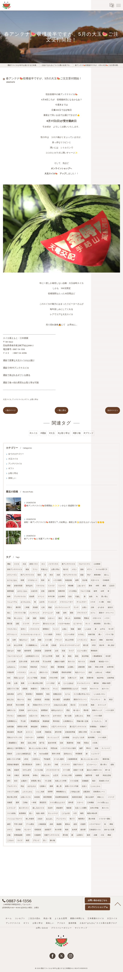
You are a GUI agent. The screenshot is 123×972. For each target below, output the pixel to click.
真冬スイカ (43, 672)
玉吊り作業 (23, 661)
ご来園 (26, 607)
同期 (78, 743)
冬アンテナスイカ (70, 575)
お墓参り (24, 781)
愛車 (90, 585)
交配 (17, 623)
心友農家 (97, 564)
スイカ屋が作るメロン (82, 694)
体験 (39, 640)
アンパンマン (61, 819)
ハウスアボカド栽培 (68, 748)
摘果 (51, 786)
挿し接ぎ (111, 645)
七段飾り (42, 786)
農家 (8, 585)
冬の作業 (58, 829)
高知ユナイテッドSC (14, 737)
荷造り (9, 607)
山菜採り (80, 835)
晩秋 (66, 829)
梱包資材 (34, 726)
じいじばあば (68, 683)
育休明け (29, 694)
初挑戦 (42, 618)
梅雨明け (81, 819)
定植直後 (37, 650)
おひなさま (32, 786)
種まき (93, 640)
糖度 (27, 840)
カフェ (92, 613)
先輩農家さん (12, 721)
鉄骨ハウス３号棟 (13, 759)
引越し (77, 596)
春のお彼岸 (90, 797)
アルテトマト (12, 786)
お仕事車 (61, 596)
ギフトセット (12, 634)
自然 (90, 596)
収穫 (22, 580)
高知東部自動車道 (61, 797)
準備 (8, 618)
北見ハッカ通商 (81, 808)
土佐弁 (40, 819)
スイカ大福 (38, 770)
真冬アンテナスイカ (14, 569)
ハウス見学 (110, 710)
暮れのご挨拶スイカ (94, 770)
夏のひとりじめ (49, 623)
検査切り (34, 688)
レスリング (11, 808)
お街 (56, 650)
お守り (19, 694)
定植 (42, 591)
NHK (8, 678)
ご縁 (27, 618)
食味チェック (97, 710)
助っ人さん (18, 618)
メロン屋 (44, 645)
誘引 (8, 781)
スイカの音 (83, 705)
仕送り (84, 786)
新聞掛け (46, 629)
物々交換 (68, 716)
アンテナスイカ (18, 399)
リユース (61, 585)
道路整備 (77, 618)
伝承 (32, 640)
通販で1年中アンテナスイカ (16, 368)
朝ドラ (72, 819)
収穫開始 (93, 726)
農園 (109, 835)
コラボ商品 (72, 591)
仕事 (14, 640)
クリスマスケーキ (53, 770)
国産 (90, 667)
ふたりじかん (27, 791)
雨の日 (72, 705)
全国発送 (37, 699)
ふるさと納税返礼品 (23, 753)
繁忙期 (9, 623)
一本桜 (33, 802)
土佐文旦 (34, 591)
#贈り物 (77, 433)
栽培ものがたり (57, 710)
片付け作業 (53, 678)
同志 (22, 786)
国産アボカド (78, 764)
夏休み (67, 824)
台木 (8, 645)
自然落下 (48, 829)
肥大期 (65, 835)
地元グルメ (23, 640)
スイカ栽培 (48, 634)
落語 (93, 781)
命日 (15, 781)
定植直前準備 (70, 732)
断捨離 (70, 585)
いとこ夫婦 (40, 791)
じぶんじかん (95, 786)
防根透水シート (99, 791)
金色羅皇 (66, 699)
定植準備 (110, 678)
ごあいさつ (81, 585)
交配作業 (51, 591)
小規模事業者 (72, 759)
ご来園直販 (42, 824)
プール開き (30, 824)
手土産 (23, 721)
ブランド (36, 840)
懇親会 (86, 618)
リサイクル (40, 585)
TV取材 (108, 672)
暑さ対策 (91, 819)
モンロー (27, 829)
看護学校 (70, 743)
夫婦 (58, 575)
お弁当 (41, 602)
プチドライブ (82, 613)
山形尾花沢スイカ (32, 656)
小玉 (102, 835)
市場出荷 (10, 672)
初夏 (58, 613)
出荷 (102, 591)
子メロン (10, 716)
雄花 (76, 656)
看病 (88, 716)
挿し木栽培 (30, 819)
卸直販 (47, 699)
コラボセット (33, 580)
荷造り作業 (99, 667)
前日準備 (85, 656)
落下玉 (41, 743)
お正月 (55, 775)
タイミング (102, 705)
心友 (43, 607)
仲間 (97, 585)
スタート (80, 802)
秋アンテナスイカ (27, 575)
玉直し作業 (32, 743)
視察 (57, 656)
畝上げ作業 (69, 640)
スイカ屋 (48, 640)
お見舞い (71, 667)
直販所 (16, 770)
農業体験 (97, 575)
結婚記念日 (21, 716)
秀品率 (19, 732)
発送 (109, 602)
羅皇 (71, 613)
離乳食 (96, 683)
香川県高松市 (27, 764)
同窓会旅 (54, 748)
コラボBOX (23, 667)
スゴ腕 (101, 602)
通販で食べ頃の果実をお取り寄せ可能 (21, 382)
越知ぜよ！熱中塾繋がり (16, 748)
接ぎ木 (101, 645)
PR (35, 753)
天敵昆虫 (48, 732)
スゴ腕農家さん (32, 645)
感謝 (34, 618)
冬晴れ (35, 775)
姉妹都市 (59, 808)
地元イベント (80, 672)
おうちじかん (26, 602)
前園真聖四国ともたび (70, 688)
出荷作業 (110, 667)
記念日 (112, 585)
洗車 (62, 678)
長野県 (50, 791)
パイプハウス (53, 564)
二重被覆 (91, 661)
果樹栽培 (94, 650)
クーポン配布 (59, 759)
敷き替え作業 (12, 797)
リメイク (51, 585)
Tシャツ (56, 629)
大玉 (24, 564)
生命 (70, 596)
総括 (75, 824)
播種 (101, 640)
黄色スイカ (45, 716)
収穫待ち (44, 726)
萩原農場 (22, 813)
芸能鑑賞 (85, 781)
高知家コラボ (104, 781)
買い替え (104, 596)
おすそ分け (57, 716)
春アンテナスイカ (68, 564)
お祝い (84, 607)
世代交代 (29, 585)
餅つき (107, 770)
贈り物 (52, 840)
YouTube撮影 (43, 753)
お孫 (15, 683)
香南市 (9, 753)
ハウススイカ (34, 629)
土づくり (29, 732)
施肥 (81, 748)
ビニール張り (82, 650)
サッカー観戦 (95, 732)
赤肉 (51, 824)
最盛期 (59, 824)
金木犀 (74, 829)
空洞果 (21, 710)
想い (31, 813)
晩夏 (19, 650)
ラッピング (52, 602)
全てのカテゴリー (16, 454)
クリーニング (48, 613)
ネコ (43, 564)
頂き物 (84, 580)
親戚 (50, 607)
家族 (27, 569)
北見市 (50, 808)
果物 (111, 824)
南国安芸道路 (77, 797)
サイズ (19, 840)
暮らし (106, 575)
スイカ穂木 (102, 737)
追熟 (112, 764)
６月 (75, 813)
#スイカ (33, 433)
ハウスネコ (21, 672)
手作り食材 (18, 824)
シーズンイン (82, 640)
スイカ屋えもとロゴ (57, 802)
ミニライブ (95, 753)
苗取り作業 (83, 732)
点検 (92, 607)
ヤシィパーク (53, 813)
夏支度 (9, 705)
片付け (58, 634)
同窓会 (86, 743)
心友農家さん (68, 721)
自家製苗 (40, 737)
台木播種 (66, 737)
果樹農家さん (61, 791)
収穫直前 (37, 829)
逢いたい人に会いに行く (90, 759)
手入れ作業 (47, 661)
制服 (72, 629)
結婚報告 (78, 775)
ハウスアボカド (95, 824)
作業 (8, 683)
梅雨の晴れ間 (92, 813)
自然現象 (10, 726)
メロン (74, 569)
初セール (20, 699)
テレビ (55, 688)
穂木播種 (91, 737)
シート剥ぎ (50, 683)
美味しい (12, 478)
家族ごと (100, 797)
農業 (104, 585)
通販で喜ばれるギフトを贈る (16, 375)
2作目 (26, 759)
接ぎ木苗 (109, 640)
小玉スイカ (97, 618)
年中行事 (51, 596)
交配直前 (86, 791)
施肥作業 (89, 775)
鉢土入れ (10, 699)
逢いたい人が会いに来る (38, 748)
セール (67, 694)
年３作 (111, 629)
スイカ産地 (11, 813)
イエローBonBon (64, 623)
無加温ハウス (104, 661)
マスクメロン (12, 629)
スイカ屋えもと (103, 802)
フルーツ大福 (85, 591)
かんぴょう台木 (78, 737)
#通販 (43, 433)
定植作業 (48, 650)
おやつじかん (33, 710)
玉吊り (23, 629)
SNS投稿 (37, 797)
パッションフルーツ (14, 819)
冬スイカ (81, 661)
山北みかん (11, 667)
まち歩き (101, 607)
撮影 (79, 629)
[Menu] (118, 5)
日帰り (38, 764)
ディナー (36, 623)
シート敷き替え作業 (35, 683)
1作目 (94, 645)
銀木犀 (83, 829)
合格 (81, 678)
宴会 (60, 618)
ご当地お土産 (75, 791)
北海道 (53, 645)
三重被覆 (54, 672)
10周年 (28, 835)
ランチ (76, 607)
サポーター (29, 737)
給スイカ (105, 688)
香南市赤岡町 (66, 672)
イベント (41, 596)
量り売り (103, 764)
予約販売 (47, 759)
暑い (100, 634)
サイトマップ (81, 928)
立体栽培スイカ (95, 829)
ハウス (107, 618)
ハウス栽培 (57, 580)
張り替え (107, 623)
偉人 (8, 613)
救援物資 (46, 721)
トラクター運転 (104, 819)
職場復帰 (39, 694)
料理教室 (79, 753)
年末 (8, 775)
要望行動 (106, 759)
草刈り (88, 748)
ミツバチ (26, 623)
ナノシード (106, 748)
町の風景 (56, 699)
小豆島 (94, 743)
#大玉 (52, 433)
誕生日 (110, 607)
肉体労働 (91, 634)
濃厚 (17, 802)
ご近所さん (36, 759)
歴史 (68, 710)
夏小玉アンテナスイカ (78, 726)
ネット (87, 623)
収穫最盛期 (18, 835)
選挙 (22, 743)
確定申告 (100, 678)
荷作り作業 (56, 753)
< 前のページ (10, 410)
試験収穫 (81, 667)
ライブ (71, 650)
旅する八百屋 (109, 829)
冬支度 (108, 656)
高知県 (31, 596)
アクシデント (95, 699)
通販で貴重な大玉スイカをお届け (18, 360)
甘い (44, 840)
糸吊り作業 (35, 661)
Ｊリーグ (111, 797)
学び (88, 575)
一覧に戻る (61, 410)
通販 (8, 564)
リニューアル (12, 602)
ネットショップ (53, 737)
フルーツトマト (84, 564)
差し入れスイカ (38, 808)
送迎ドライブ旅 (13, 688)
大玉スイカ (7, 399)
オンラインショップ (62, 607)
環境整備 (61, 667)
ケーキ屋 (66, 770)
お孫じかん (79, 716)
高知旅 (43, 678)
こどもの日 (66, 813)
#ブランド (88, 433)
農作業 (18, 607)
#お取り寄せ (64, 433)
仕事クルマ (72, 678)
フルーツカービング (14, 656)
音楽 (63, 650)
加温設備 (68, 580)
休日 (51, 575)
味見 (48, 694)
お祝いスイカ (26, 797)
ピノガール (78, 623)
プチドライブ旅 (20, 613)
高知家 (35, 607)
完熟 (8, 770)
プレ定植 (48, 781)
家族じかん (45, 775)
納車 (8, 596)
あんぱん (49, 819)
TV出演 (84, 688)
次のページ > (112, 410)
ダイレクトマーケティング (70, 645)
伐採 (90, 672)
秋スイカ (71, 661)
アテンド (58, 640)
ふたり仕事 (11, 661)
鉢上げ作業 (18, 645)
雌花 (69, 656)
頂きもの (10, 650)
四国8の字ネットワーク (41, 705)
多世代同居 (18, 585)
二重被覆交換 (34, 721)
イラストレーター (66, 602)
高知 (29, 699)
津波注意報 (107, 775)
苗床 (42, 580)
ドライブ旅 (109, 634)
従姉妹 (18, 829)
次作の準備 (94, 808)
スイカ (16, 564)
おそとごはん (22, 591)
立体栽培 (106, 580)
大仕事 (38, 732)
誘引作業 (58, 732)
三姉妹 (25, 802)
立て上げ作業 (47, 656)
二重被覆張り (12, 743)
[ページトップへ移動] (118, 904)
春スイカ (105, 808)
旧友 (61, 743)
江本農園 (90, 802)
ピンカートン (92, 764)
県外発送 (56, 721)
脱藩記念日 (57, 694)
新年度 (70, 802)
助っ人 (67, 618)
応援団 (83, 824)
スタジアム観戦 (13, 791)
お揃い (64, 629)
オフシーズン (12, 575)
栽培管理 (27, 650)
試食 (8, 835)
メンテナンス (34, 613)
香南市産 (33, 667)
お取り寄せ (34, 399)
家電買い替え (36, 781)
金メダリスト (24, 808)
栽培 (88, 835)
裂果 (22, 683)
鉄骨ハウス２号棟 (71, 786)
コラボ (92, 602)
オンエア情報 (32, 678)
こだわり (10, 840)
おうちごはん (12, 580)
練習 (8, 824)
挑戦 (52, 667)
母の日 (65, 569)
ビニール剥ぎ (69, 634)
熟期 (92, 705)
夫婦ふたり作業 (60, 781)
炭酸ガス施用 (59, 661)
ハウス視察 (98, 716)
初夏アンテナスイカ (51, 835)
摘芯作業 (26, 775)
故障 (77, 580)
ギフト (26, 399)
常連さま (44, 569)
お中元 (102, 629)
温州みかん (68, 753)
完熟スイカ (45, 688)
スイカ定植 (74, 781)
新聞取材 (44, 710)
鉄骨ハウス (34, 564)
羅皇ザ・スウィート (106, 613)
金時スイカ (11, 710)
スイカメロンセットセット (30, 634)
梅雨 (82, 813)
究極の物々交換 (82, 721)
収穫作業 (90, 678)
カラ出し (81, 634)
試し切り (47, 764)
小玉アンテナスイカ (58, 726)
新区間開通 (47, 797)
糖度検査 (10, 591)
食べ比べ (76, 710)
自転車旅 (10, 694)
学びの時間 (20, 705)
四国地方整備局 (13, 764)
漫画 (82, 569)
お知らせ (98, 672)
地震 (97, 775)
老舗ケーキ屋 (78, 770)
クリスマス (66, 764)
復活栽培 (10, 732)
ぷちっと (32, 672)
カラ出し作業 (67, 775)
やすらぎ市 (27, 770)
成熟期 (24, 688)
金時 (64, 613)
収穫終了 (103, 726)
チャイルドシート (83, 683)
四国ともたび (19, 678)
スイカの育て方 (101, 569)
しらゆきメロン (99, 694)
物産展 (68, 808)
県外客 (86, 710)
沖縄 (56, 764)
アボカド (43, 667)
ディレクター (82, 602)
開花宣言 (43, 802)
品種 (95, 835)
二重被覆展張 (97, 656)
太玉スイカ (33, 716)
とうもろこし (97, 721)
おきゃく (51, 618)
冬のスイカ (94, 688)
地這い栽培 (40, 813)
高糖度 (9, 802)
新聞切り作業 (22, 726)
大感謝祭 (37, 835)
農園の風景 (106, 683)
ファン (35, 569)
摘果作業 (61, 591)
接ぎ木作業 (52, 743)
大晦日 (16, 775)
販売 (95, 591)
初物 (96, 748)
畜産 (39, 575)
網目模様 (97, 623)
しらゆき (88, 629)
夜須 (110, 699)
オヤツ (9, 829)
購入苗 (85, 645)
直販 (82, 575)
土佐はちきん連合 (60, 705)
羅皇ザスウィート (80, 699)
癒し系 (59, 786)
